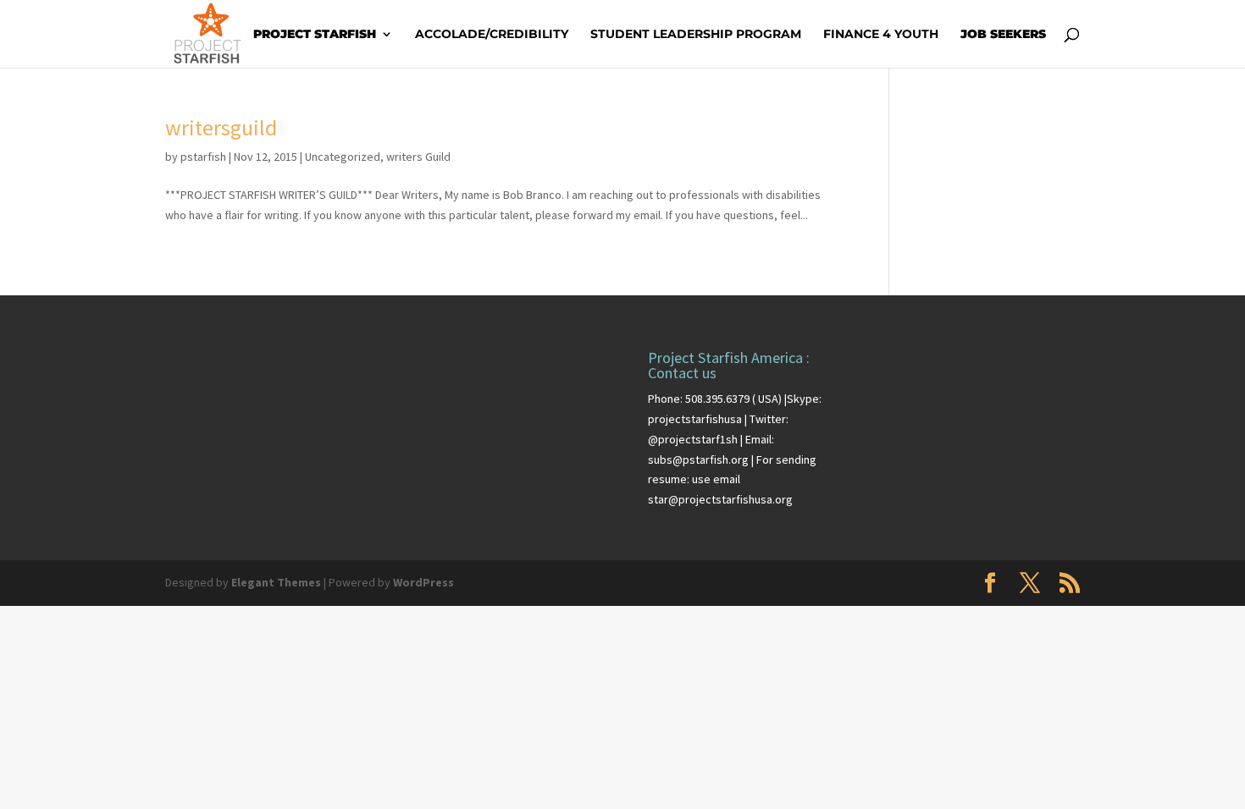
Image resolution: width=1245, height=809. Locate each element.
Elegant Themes (276, 582)
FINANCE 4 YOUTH (880, 34)
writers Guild (418, 156)
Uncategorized (342, 156)
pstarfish (203, 156)
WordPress (423, 582)
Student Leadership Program (695, 34)
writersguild (221, 127)
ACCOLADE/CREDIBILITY (491, 34)
